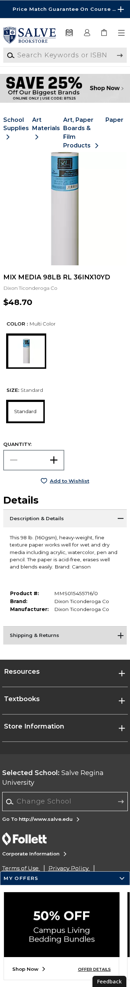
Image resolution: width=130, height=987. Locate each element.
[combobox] (65, 801)
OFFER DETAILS (94, 969)
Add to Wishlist (69, 481)
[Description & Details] (65, 518)
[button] (65, 9)
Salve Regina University (53, 778)
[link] (104, 33)
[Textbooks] (69, 33)
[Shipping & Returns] (65, 635)
